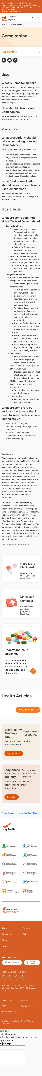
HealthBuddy (26, 578)
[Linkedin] (23, 977)
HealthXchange (13, 962)
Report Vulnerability (9, 1011)
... (9, 24)
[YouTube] (10, 977)
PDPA (4, 1006)
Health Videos (32, 962)
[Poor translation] (7, 1043)
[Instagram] (17, 977)
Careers (26, 928)
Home (3, 24)
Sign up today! (13, 753)
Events (5, 940)
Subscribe (11, 797)
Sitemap (24, 1000)
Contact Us (7, 934)
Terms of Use (7, 1000)
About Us (6, 928)
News (4, 946)
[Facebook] (4, 977)
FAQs (25, 934)
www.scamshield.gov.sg (11, 11)
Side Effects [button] (10, 51)
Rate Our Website (27, 1006)
